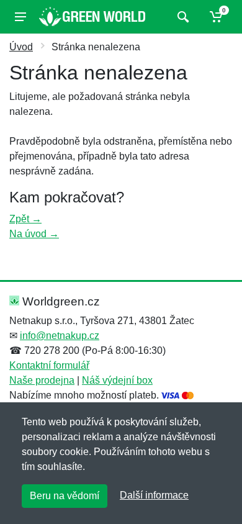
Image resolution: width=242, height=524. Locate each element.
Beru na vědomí (64, 495)
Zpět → (25, 219)
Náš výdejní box (117, 380)
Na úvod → (34, 233)
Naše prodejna (41, 380)
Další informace (154, 495)
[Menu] (20, 17)
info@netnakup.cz (59, 335)
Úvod (21, 47)
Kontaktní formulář (49, 365)
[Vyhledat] (181, 17)
